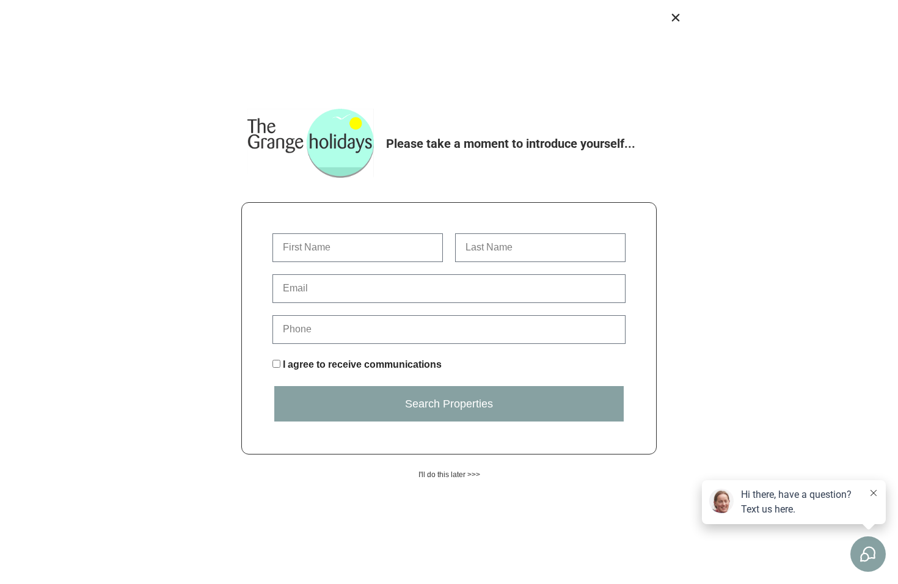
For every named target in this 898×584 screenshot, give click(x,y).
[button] (675, 17)
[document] (449, 292)
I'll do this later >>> (449, 474)
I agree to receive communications (362, 364)
